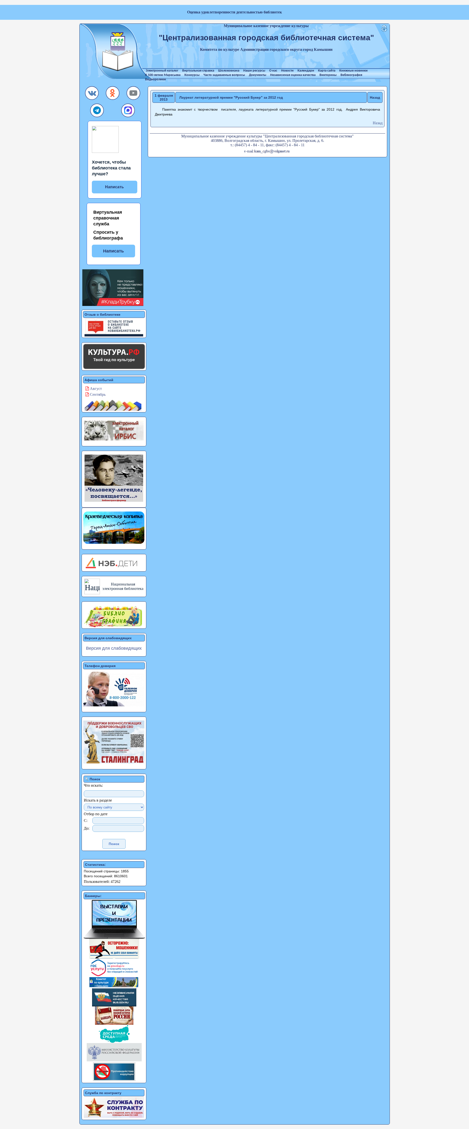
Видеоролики (155, 79)
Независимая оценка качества (293, 75)
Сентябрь (97, 394)
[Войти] (384, 30)
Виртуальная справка (198, 71)
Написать (114, 187)
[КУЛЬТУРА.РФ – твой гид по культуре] (114, 352)
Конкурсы (192, 75)
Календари (306, 71)
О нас (273, 71)
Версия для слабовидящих (114, 648)
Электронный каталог (162, 71)
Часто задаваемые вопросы (224, 75)
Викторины (328, 75)
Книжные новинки (353, 71)
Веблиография (351, 75)
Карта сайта (326, 71)
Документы (257, 75)
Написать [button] (113, 251)
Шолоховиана (228, 71)
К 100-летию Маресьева (163, 75)
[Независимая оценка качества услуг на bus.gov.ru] (114, 1005)
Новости (287, 71)
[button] (92, 94)
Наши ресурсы (254, 71)
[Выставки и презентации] (114, 938)
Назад (375, 97)
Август (95, 389)
